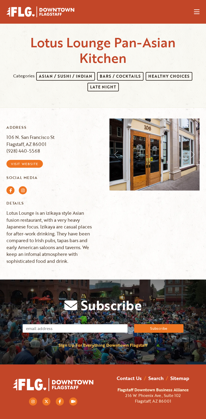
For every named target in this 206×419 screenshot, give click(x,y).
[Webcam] (73, 401)
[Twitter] (46, 401)
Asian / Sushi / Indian (65, 76)
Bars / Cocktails (120, 76)
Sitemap (179, 378)
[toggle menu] (197, 11)
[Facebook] (60, 401)
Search (156, 378)
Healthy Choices (169, 76)
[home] (45, 11)
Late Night (103, 87)
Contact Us (129, 378)
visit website (24, 163)
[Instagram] (33, 401)
